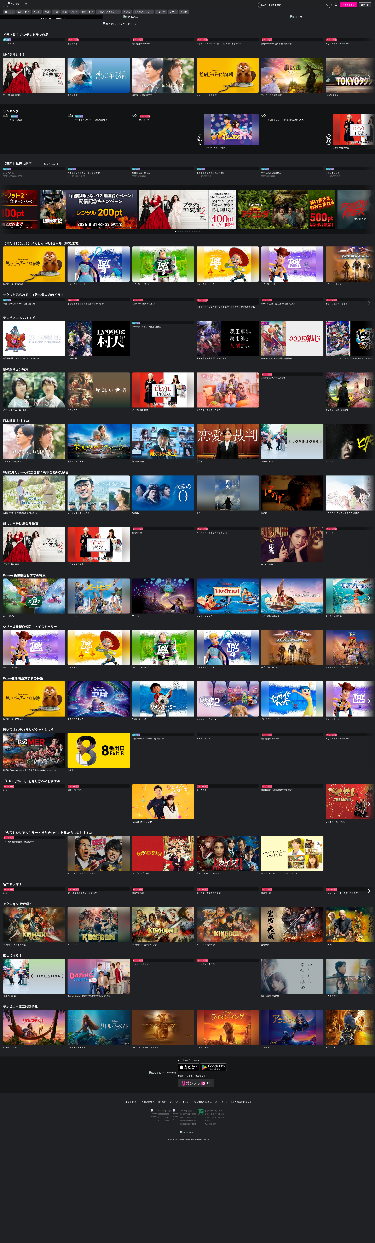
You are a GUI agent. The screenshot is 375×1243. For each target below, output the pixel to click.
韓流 (47, 11)
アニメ (37, 11)
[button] (103, 17)
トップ (10, 11)
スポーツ (161, 11)
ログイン (365, 4)
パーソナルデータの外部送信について (233, 1102)
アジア (74, 11)
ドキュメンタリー (143, 11)
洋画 (55, 11)
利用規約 (162, 1102)
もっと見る (49, 163)
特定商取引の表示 (203, 1102)
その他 (184, 11)
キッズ (127, 11)
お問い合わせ (148, 1102)
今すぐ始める (349, 4)
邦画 (64, 11)
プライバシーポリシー (180, 1102)
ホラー (173, 11)
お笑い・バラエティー (108, 11)
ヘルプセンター (130, 1102)
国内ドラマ (23, 11)
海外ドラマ (87, 11)
